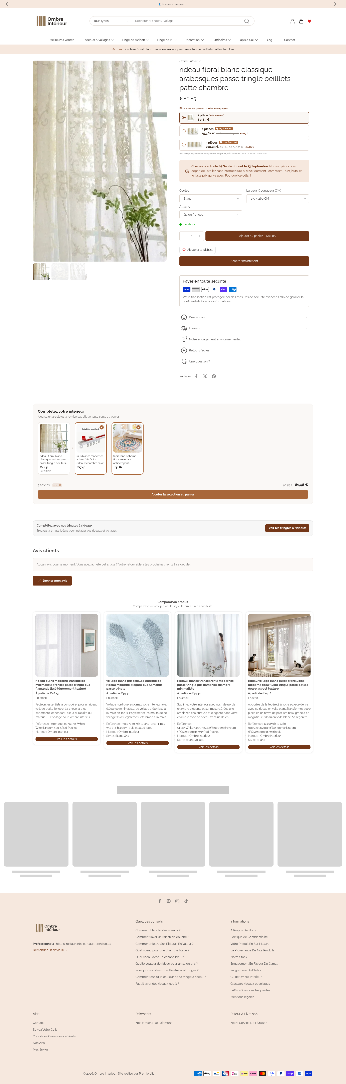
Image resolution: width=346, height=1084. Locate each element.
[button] (257, 236)
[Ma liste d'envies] (310, 21)
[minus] (184, 236)
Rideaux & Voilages (97, 40)
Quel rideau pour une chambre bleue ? (162, 950)
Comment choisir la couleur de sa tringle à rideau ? (171, 977)
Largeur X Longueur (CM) (263, 190)
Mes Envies (40, 1049)
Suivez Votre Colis (45, 1029)
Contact (289, 40)
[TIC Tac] (186, 901)
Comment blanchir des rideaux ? (158, 930)
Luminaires (219, 40)
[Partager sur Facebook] (196, 376)
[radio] (244, 118)
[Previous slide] (6, 4)
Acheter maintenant (244, 261)
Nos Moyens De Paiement (154, 1023)
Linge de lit (164, 40)
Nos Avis (39, 1043)
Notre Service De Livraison (248, 1023)
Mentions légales (242, 997)
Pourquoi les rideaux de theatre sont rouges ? (167, 970)
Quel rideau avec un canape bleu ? (160, 957)
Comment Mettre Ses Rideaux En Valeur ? (164, 943)
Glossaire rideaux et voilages (250, 983)
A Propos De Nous (243, 930)
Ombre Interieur (106, 1073)
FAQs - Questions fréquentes (250, 990)
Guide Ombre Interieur (246, 977)
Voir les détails (67, 739)
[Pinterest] (168, 901)
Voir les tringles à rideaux (287, 528)
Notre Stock (238, 957)
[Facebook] (159, 901)
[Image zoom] (100, 161)
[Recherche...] (246, 21)
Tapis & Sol (246, 40)
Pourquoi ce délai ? (238, 175)
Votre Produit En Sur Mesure (250, 943)
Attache (184, 206)
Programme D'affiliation (246, 970)
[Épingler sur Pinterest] (213, 376)
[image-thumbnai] (41, 271)
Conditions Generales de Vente (54, 1036)
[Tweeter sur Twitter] (205, 376)
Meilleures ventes (61, 40)
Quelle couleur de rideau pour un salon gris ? (167, 963)
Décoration (192, 40)
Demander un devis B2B (49, 950)
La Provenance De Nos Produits (252, 950)
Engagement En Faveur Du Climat (254, 963)
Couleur (184, 190)
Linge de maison (133, 40)
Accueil (117, 49)
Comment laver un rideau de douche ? (162, 937)
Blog (269, 40)
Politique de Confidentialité (249, 937)
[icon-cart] (301, 21)
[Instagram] (177, 901)
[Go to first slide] (335, 4)
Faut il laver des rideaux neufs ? (157, 983)
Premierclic (146, 1073)
